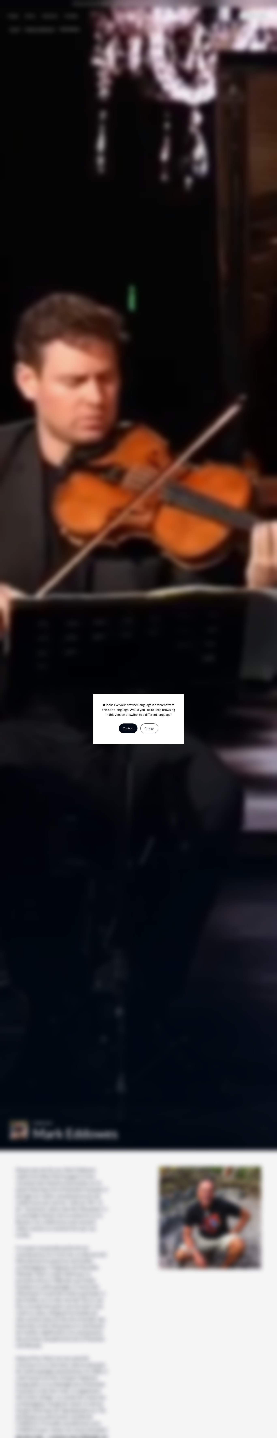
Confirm (128, 728)
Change (149, 728)
